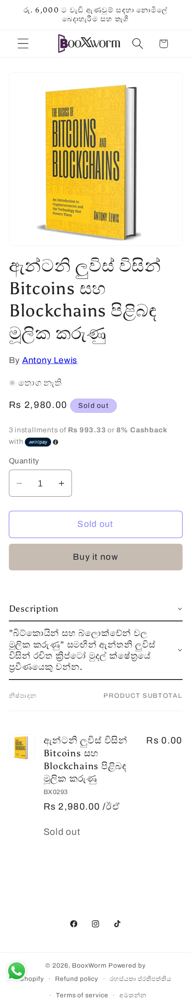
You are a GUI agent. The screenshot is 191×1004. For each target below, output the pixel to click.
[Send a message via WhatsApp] (16, 971)
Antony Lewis (49, 360)
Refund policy (76, 978)
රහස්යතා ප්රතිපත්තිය (140, 978)
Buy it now (95, 556)
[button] (23, 43)
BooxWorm (89, 965)
